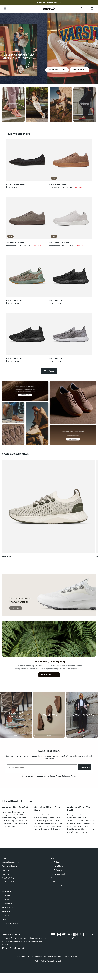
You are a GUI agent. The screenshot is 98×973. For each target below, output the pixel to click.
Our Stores (6, 895)
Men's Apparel (56, 870)
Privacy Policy (61, 776)
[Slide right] (54, 564)
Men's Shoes (55, 862)
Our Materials (7, 903)
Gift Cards (55, 882)
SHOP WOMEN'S (57, 70)
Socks (53, 878)
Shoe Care (6, 911)
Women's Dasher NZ (14, 300)
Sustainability (7, 907)
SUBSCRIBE (84, 767)
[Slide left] (43, 564)
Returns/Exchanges (9, 866)
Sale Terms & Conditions (60, 886)
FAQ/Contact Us (8, 882)
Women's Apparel (58, 874)
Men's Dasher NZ (56, 300)
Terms (73, 776)
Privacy (66, 956)
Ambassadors (7, 915)
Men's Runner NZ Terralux (59, 242)
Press (4, 919)
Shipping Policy (8, 878)
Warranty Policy (8, 870)
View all (49, 371)
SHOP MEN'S (79, 70)
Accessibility (76, 956)
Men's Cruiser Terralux (58, 184)
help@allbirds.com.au (10, 862)
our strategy (49, 674)
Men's (5, 556)
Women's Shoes (57, 866)
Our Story (5, 899)
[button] (4, 8)
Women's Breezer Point (15, 184)
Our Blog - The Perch (10, 923)
